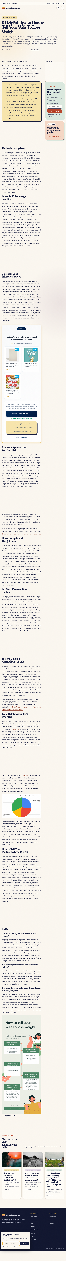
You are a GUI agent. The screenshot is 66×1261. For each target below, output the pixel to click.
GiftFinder (24, 437)
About (51, 1220)
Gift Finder (33, 1239)
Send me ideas (55, 111)
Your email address (52, 103)
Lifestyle (33, 1226)
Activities (33, 1236)
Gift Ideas (33, 1220)
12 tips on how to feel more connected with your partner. (21, 534)
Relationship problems (9, 17)
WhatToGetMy (35, 50)
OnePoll (25, 775)
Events (32, 1223)
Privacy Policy (53, 1216)
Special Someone (35, 1230)
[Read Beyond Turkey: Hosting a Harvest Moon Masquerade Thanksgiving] (33, 1175)
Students (33, 1233)
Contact (52, 1223)
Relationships (34, 1216)
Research (16, 729)
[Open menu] (62, 8)
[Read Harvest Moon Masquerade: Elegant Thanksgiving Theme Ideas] (54, 1175)
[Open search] (58, 8)
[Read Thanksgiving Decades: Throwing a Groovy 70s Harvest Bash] (11, 1175)
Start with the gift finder (58, 3)
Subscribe (24, 1243)
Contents (49, 61)
